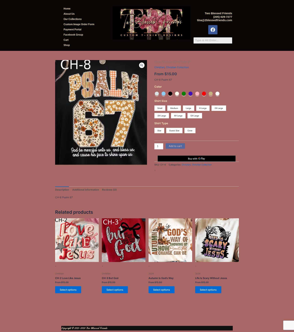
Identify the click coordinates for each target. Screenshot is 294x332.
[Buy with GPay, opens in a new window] (197, 159)
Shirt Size (160, 100)
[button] (142, 65)
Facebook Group (73, 34)
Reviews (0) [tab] (109, 189)
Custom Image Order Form (79, 24)
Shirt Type (161, 123)
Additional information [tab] (85, 189)
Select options (68, 289)
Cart (66, 40)
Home (67, 8)
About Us (69, 14)
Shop (67, 45)
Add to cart (175, 146)
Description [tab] (62, 189)
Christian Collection (177, 67)
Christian (167, 62)
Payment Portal (72, 29)
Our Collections (73, 19)
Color (158, 86)
